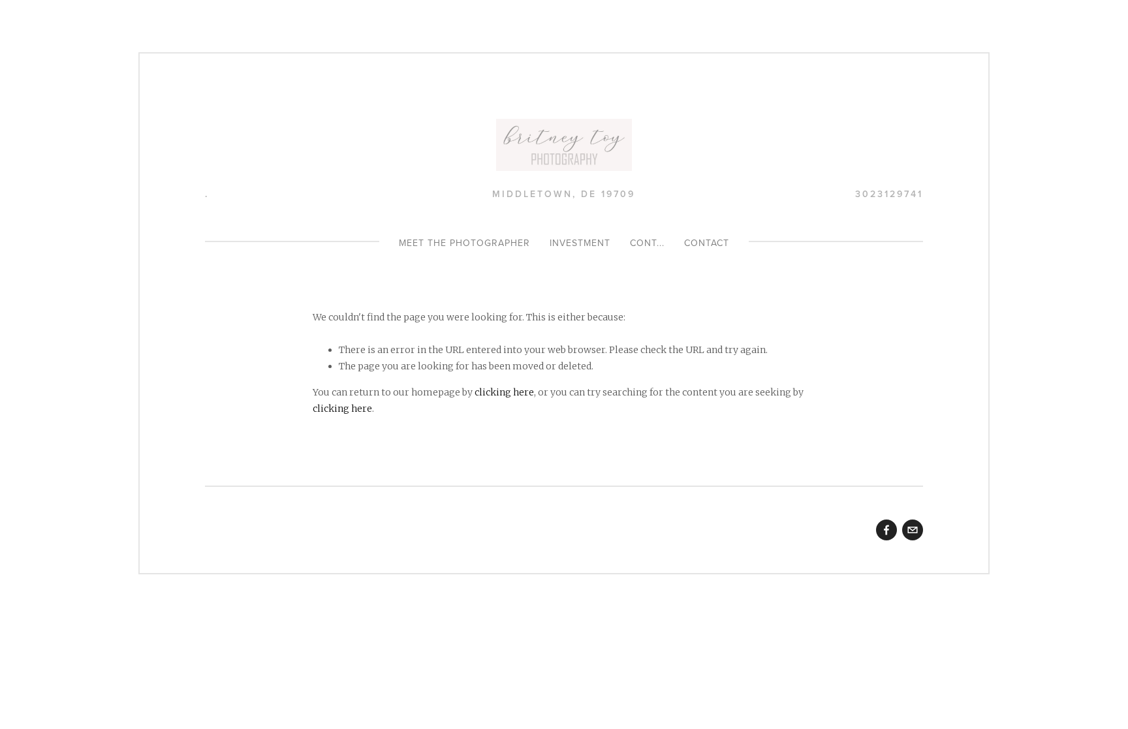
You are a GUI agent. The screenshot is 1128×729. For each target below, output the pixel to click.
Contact (706, 242)
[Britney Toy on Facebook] (886, 530)
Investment (580, 242)
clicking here (504, 392)
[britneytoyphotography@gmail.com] (912, 530)
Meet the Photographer (464, 242)
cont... (647, 242)
